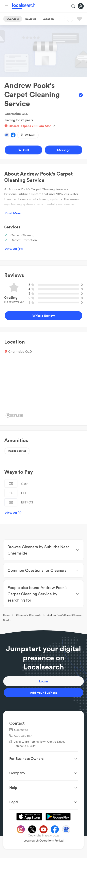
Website (30, 135)
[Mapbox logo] (14, 415)
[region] (43, 388)
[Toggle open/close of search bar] (73, 6)
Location (48, 19)
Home (6, 615)
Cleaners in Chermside (28, 615)
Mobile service (17, 451)
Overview (12, 19)
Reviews (30, 19)
